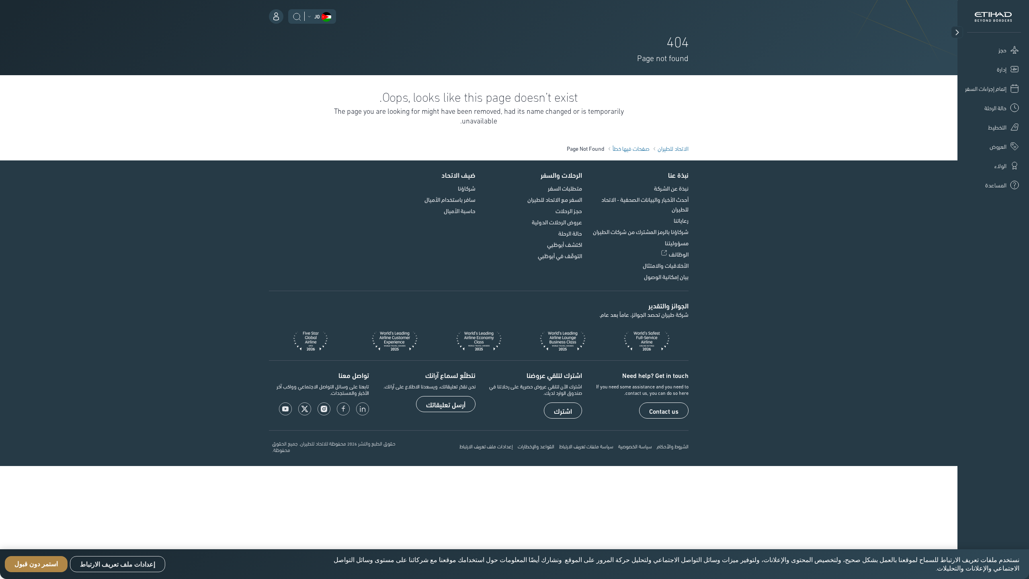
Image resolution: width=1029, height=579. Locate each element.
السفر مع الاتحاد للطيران (554, 199)
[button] (957, 32)
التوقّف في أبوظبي (560, 255)
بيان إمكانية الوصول (666, 276)
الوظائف (679, 254)
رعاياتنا (681, 220)
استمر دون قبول (36, 564)
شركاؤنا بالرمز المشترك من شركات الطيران (641, 231)
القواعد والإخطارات (536, 446)
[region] (514, 564)
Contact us (663, 411)
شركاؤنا (467, 188)
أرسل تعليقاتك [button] (445, 404)
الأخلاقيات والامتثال (666, 265)
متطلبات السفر (565, 188)
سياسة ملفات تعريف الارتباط (586, 446)
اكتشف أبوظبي (564, 244)
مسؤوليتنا (677, 243)
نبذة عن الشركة (671, 188)
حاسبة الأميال (460, 210)
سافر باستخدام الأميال (450, 199)
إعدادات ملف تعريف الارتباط (486, 446)
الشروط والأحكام (673, 446)
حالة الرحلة (570, 233)
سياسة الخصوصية (635, 446)
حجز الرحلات (568, 210)
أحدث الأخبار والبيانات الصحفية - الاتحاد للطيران (645, 204)
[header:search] (297, 16)
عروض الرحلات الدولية (557, 222)
